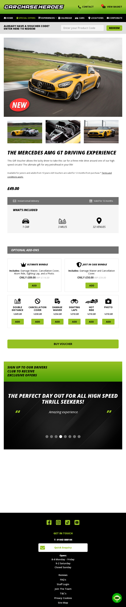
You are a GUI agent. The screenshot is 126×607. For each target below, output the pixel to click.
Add (34, 285)
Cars (81, 17)
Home (9, 17)
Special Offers (27, 17)
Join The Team (63, 588)
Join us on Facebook (49, 522)
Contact (88, 6)
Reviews (63, 575)
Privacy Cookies (63, 598)
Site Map (63, 602)
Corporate (115, 17)
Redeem (114, 28)
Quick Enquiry (63, 547)
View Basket (112, 6)
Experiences (48, 17)
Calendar (66, 17)
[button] (46, 436)
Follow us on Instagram (58, 522)
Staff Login (63, 584)
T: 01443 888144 (63, 539)
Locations (97, 17)
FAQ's (63, 579)
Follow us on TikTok (67, 522)
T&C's (63, 593)
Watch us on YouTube (76, 522)
